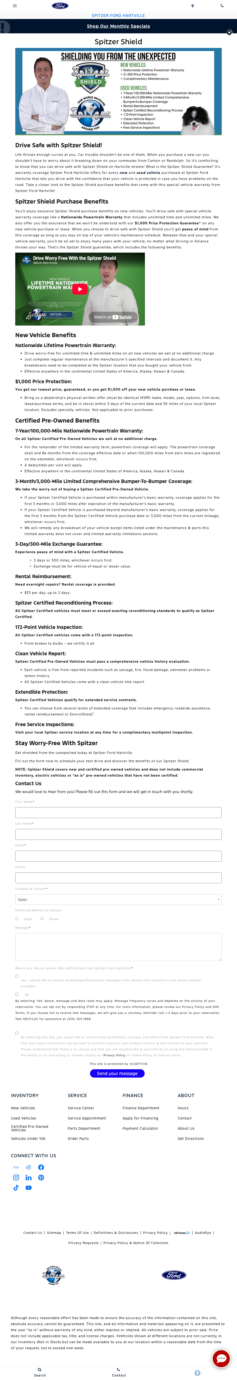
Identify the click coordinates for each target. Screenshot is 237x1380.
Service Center (81, 1108)
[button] (229, 32)
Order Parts (78, 1138)
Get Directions (191, 1138)
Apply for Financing (140, 1118)
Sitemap (54, 1233)
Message (23, 928)
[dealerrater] (28, 1167)
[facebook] (41, 1167)
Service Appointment (87, 1118)
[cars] (16, 1167)
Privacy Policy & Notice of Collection (135, 1243)
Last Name (24, 823)
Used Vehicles (23, 1118)
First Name (25, 802)
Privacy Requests (84, 1243)
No (27, 995)
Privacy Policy (193, 1007)
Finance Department (141, 1108)
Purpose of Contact (31, 889)
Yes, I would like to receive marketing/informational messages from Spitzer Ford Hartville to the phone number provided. (111, 983)
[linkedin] (28, 1178)
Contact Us (32, 1233)
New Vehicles (23, 1108)
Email (20, 845)
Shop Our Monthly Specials (118, 26)
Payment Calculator (140, 1128)
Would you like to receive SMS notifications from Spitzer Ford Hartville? (74, 968)
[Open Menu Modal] (15, 6)
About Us (186, 1128)
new (124, 172)
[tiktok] (16, 1188)
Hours (183, 1108)
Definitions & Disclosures (116, 1233)
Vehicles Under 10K (28, 1138)
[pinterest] (41, 1178)
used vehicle (148, 172)
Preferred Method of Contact (38, 910)
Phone (20, 867)
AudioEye (203, 1233)
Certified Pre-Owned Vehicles (29, 1128)
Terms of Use (77, 1233)
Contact (185, 1118)
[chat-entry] (221, 1358)
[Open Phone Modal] (222, 6)
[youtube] (28, 1188)
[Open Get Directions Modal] (192, 6)
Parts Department (84, 1128)
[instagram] (16, 1178)
